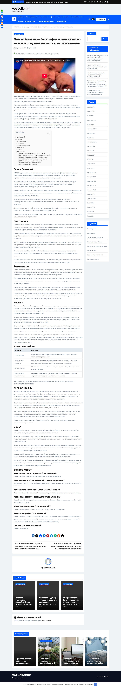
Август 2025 (91, 133)
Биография (19, 139)
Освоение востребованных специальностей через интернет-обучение (96, 74)
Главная (20, 17)
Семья (20, 149)
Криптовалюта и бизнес (46, 21)
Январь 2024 (91, 177)
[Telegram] (2, 13)
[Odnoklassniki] (2, 23)
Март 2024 (90, 168)
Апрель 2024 (91, 164)
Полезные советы (77, 17)
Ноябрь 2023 (91, 185)
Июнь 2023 (90, 194)
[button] (108, 19)
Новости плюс (91, 251)
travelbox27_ (22, 48)
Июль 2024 (90, 151)
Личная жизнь (20, 147)
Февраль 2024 (91, 172)
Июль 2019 (90, 216)
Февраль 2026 (91, 129)
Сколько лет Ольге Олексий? (29, 164)
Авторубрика (61, 21)
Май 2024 (90, 159)
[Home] (14, 19)
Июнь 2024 (90, 155)
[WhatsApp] (2, 10)
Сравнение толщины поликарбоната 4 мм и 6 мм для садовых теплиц (97, 67)
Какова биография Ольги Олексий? (30, 162)
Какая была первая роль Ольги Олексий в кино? (34, 157)
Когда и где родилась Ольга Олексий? (31, 161)
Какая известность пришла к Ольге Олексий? (33, 153)
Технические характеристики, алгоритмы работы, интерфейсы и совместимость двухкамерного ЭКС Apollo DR (96, 83)
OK (96, 684)
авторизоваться (46, 621)
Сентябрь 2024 (92, 142)
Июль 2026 (90, 107)
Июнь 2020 (91, 207)
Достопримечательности (59, 17)
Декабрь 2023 (91, 181)
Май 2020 (90, 212)
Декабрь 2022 (91, 199)
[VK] (2, 20)
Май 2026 (90, 116)
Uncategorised (19, 34)
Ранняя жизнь (22, 141)
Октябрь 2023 (91, 190)
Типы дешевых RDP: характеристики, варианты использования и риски (95, 92)
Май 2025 (90, 138)
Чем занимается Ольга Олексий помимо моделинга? (35, 155)
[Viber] (2, 16)
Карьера (21, 143)
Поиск (92, 33)
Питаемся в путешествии (26, 21)
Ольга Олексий (20, 137)
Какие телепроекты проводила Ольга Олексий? (34, 159)
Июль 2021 (90, 203)
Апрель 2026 (91, 120)
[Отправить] (2, 26)
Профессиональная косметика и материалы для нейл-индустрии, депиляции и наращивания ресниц (97, 58)
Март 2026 (90, 124)
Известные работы (24, 145)
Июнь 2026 (90, 111)
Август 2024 (91, 146)
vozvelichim (21, 8)
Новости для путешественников (37, 17)
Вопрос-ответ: (20, 151)
